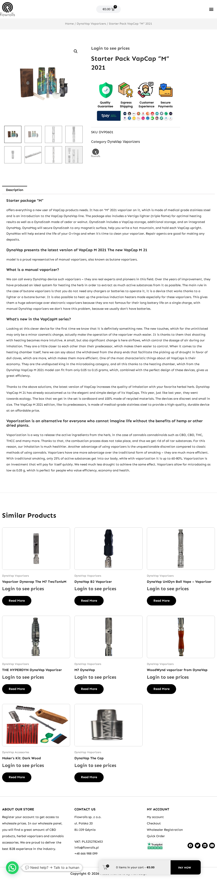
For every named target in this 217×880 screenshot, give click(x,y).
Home (69, 23)
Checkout (154, 823)
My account (155, 817)
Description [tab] (14, 190)
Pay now (184, 867)
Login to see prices (110, 48)
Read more (17, 601)
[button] (211, 9)
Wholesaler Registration (165, 830)
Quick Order (156, 836)
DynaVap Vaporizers (91, 23)
